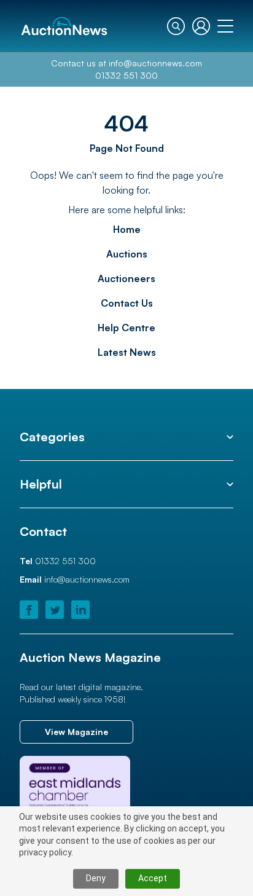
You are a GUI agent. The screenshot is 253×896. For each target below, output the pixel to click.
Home (127, 229)
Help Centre (126, 327)
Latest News (127, 352)
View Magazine (76, 731)
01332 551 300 (126, 75)
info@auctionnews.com (155, 63)
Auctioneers (126, 278)
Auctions (126, 254)
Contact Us (127, 303)
